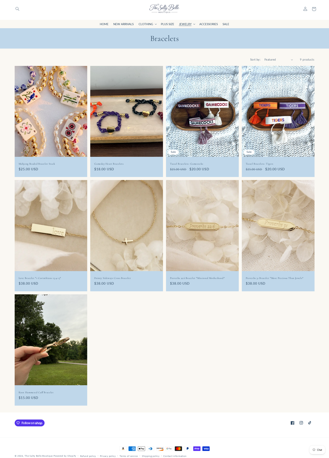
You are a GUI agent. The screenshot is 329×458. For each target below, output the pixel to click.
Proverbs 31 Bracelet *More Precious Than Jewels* (274, 278)
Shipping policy (151, 456)
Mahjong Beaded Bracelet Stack (37, 163)
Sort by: (255, 59)
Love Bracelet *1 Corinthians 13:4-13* (40, 278)
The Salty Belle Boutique (39, 456)
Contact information (174, 456)
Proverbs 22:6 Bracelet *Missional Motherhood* (197, 278)
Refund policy (88, 456)
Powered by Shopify (65, 456)
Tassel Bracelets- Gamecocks (186, 163)
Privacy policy (108, 456)
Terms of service (129, 456)
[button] (17, 9)
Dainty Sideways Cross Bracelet (112, 278)
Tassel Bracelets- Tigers (259, 163)
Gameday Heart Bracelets (109, 163)
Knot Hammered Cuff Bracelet (36, 392)
